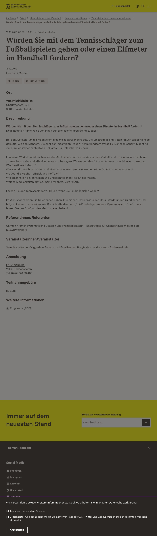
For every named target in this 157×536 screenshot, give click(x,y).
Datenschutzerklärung (123, 502)
